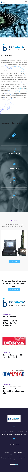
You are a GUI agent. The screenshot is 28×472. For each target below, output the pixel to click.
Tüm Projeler (14, 261)
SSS (17, 454)
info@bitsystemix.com (14, 444)
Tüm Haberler (14, 289)
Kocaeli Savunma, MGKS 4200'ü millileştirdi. (13, 356)
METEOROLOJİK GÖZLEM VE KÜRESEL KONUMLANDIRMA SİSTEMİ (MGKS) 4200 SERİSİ (13, 248)
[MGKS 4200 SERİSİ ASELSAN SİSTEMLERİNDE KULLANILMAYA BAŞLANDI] (14, 303)
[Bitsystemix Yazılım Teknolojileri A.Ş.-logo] (14, 418)
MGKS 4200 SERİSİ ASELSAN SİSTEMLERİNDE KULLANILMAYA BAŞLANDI (10, 321)
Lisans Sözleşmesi (18, 452)
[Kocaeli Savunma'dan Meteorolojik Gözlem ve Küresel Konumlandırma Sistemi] (14, 373)
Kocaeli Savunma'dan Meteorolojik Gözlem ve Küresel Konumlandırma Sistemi (13, 390)
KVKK (11, 454)
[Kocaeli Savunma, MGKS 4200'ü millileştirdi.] (14, 341)
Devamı (6, 328)
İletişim (7, 452)
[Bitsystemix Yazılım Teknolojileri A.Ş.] (4, 2)
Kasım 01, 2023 (7, 314)
